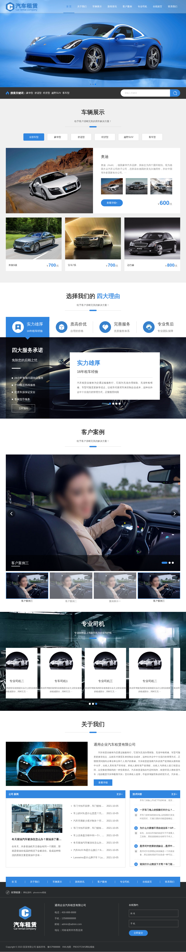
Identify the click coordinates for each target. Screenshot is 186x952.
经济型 (46, 93)
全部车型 (34, 137)
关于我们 (82, 6)
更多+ (119, 794)
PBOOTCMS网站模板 (83, 947)
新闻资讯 (112, 6)
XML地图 (66, 947)
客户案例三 (27, 601)
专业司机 (142, 6)
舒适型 (38, 93)
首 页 (68, 6)
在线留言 (157, 6)
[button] (90, 84)
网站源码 (27, 892)
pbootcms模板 (39, 892)
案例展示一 (115, 601)
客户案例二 (71, 601)
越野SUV (56, 93)
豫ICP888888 (53, 947)
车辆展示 (97, 6)
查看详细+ (112, 203)
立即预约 (23, 408)
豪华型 (29, 93)
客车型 (65, 93)
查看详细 (103, 782)
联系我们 (172, 6)
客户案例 (127, 6)
